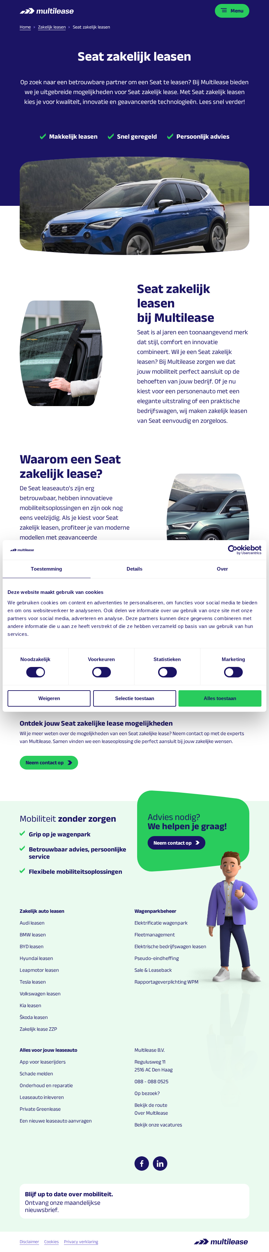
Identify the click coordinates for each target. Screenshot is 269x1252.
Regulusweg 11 (149, 1062)
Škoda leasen (34, 1017)
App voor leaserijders (43, 1062)
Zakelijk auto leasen (42, 911)
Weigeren (49, 698)
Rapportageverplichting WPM (166, 982)
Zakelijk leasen (52, 26)
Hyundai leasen (36, 958)
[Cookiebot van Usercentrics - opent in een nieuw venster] (232, 550)
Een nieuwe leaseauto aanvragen (56, 1121)
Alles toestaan (220, 698)
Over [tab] (222, 569)
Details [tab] (135, 569)
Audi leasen (32, 923)
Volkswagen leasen (40, 993)
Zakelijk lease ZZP (38, 1029)
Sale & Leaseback (153, 970)
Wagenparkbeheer (155, 911)
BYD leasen (32, 946)
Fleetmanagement (154, 934)
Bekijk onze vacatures (158, 1124)
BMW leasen (33, 934)
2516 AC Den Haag (153, 1069)
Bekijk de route (150, 1105)
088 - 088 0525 (151, 1081)
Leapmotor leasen (39, 970)
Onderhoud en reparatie (46, 1085)
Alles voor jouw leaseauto (48, 1050)
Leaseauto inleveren (42, 1097)
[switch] (101, 672)
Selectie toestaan (134, 698)
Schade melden (36, 1073)
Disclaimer (29, 1241)
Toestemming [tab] (46, 569)
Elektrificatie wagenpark (161, 923)
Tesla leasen (33, 982)
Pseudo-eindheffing (156, 958)
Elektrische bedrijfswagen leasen (170, 946)
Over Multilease (151, 1113)
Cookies (51, 1241)
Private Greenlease (40, 1109)
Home (25, 26)
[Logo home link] (47, 11)
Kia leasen (30, 1005)
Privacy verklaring (81, 1241)
